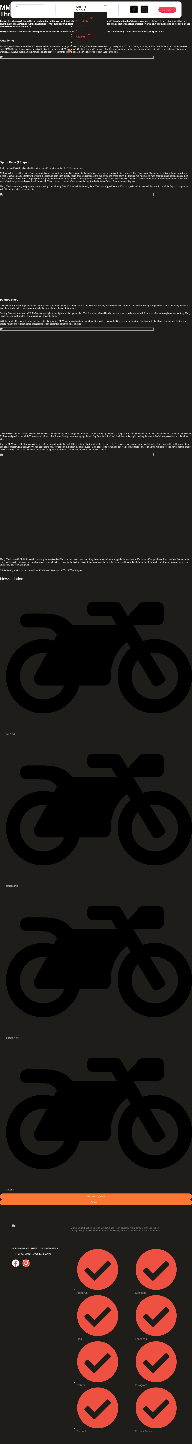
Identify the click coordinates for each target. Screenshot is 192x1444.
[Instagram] (144, 9)
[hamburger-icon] (105, 5)
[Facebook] (134, 9)
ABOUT (81, 7)
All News (81, 37)
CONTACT (83, 45)
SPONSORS (84, 42)
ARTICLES (82, 21)
